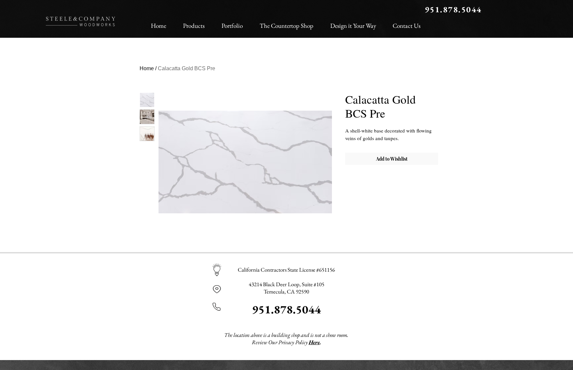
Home (147, 68)
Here (314, 342)
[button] (193, 23)
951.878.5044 (286, 309)
